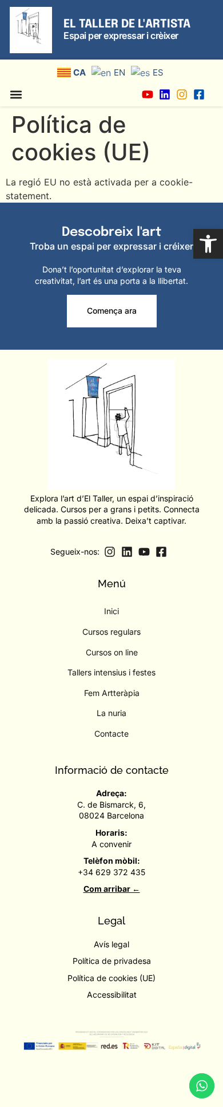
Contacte (111, 733)
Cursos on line (112, 652)
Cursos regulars (111, 631)
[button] (208, 244)
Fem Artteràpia (112, 693)
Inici (111, 611)
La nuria (111, 713)
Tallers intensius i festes (111, 672)
